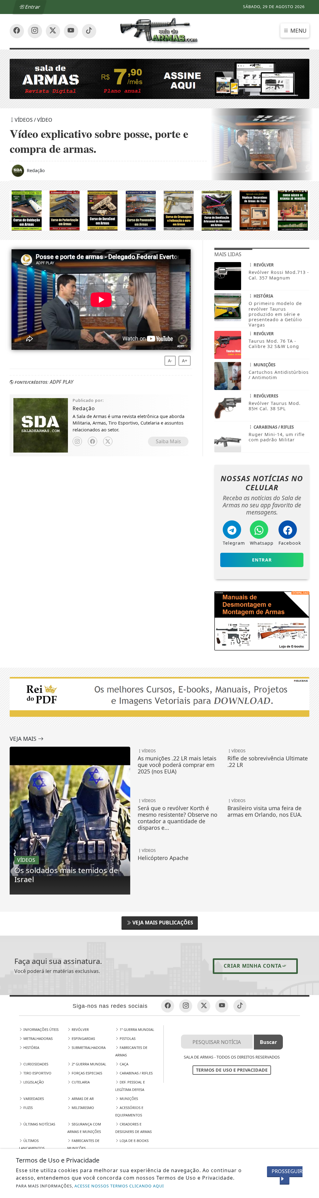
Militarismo (82, 1107)
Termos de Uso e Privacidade (232, 1070)
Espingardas (83, 1038)
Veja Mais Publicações (162, 922)
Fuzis (27, 1107)
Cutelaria (80, 1082)
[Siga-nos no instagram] (71, 31)
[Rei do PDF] (261, 620)
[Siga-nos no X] (53, 31)
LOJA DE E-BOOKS (134, 1140)
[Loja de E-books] (159, 210)
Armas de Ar (82, 1098)
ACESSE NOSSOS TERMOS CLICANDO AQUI (119, 1186)
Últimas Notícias (38, 1124)
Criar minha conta (253, 965)
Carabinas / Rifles (136, 1073)
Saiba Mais (168, 441)
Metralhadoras (37, 1038)
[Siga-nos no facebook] (17, 31)
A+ (184, 361)
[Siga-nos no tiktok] (239, 1005)
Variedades (33, 1098)
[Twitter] (107, 441)
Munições (128, 1098)
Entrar (32, 6)
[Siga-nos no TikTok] (89, 31)
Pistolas (127, 1038)
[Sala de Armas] (159, 30)
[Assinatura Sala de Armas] (159, 78)
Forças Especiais (86, 1073)
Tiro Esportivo (36, 1073)
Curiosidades (35, 1064)
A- (170, 361)
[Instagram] (77, 441)
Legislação (33, 1082)
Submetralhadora (88, 1047)
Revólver (80, 1029)
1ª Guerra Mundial (136, 1029)
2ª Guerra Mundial (88, 1064)
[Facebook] (92, 441)
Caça (123, 1064)
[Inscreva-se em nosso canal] (35, 31)
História (30, 1047)
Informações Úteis (40, 1029)
